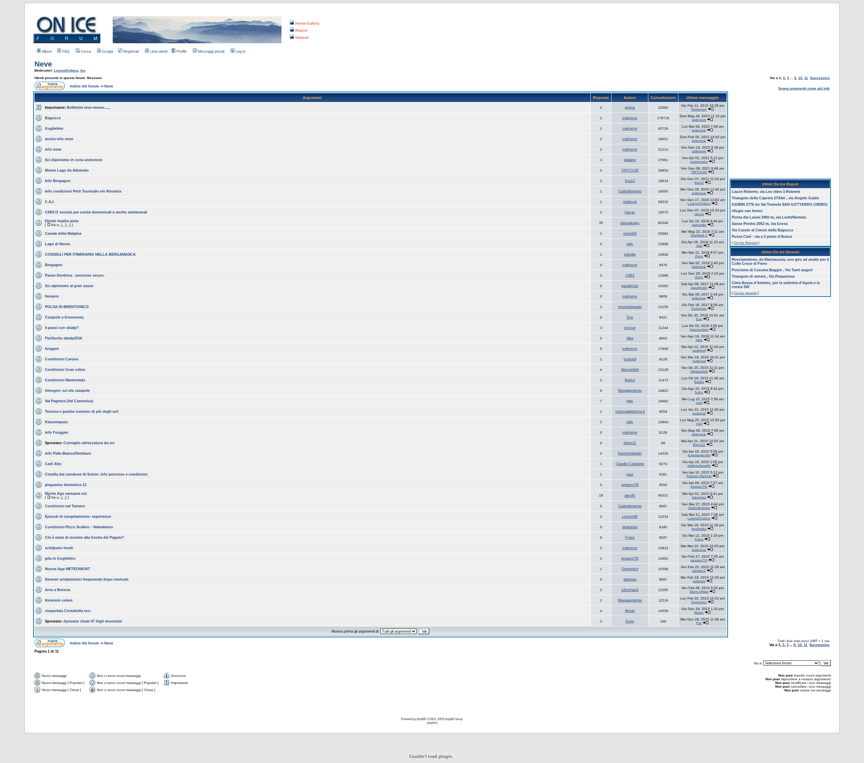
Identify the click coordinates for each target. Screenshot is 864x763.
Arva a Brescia (57, 590)
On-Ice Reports (745, 243)
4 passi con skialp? (62, 328)
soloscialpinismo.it (630, 411)
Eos (630, 317)
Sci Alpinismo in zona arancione (73, 160)
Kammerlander (630, 453)
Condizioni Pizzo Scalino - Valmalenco (79, 527)
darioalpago (629, 223)
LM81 (629, 275)
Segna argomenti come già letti (804, 88)
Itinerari (302, 37)
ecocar (630, 328)
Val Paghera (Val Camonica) (69, 401)
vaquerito (699, 225)
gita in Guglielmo (60, 558)
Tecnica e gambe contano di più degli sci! (82, 411)
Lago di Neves (57, 244)
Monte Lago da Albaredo (67, 170)
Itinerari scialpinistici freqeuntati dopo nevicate (87, 579)
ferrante (52, 296)
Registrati (131, 51)
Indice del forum (84, 86)
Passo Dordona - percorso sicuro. (75, 275)
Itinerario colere (59, 600)
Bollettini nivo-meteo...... (88, 107)
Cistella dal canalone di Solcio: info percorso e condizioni (96, 474)
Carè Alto (53, 464)
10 (800, 78)
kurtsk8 (630, 359)
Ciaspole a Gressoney (64, 317)
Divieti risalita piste (62, 221)
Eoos (630, 621)
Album (47, 51)
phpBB (421, 719)
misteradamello (699, 465)
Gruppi (107, 51)
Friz (699, 623)
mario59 (630, 233)
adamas (630, 579)
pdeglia (630, 254)
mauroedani (699, 329)
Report (301, 30)
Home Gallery (307, 23)
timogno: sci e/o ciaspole (67, 390)
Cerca (86, 51)
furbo (699, 392)
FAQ (66, 51)
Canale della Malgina (63, 233)
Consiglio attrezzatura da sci (88, 443)
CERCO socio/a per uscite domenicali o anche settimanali (96, 212)
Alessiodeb (630, 369)
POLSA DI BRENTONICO (67, 307)
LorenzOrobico (66, 70)
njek (629, 244)
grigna (630, 107)
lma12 (630, 181)
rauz (629, 474)
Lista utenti (158, 51)
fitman (630, 611)
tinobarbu (630, 527)
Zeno (699, 256)
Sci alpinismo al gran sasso (69, 286)
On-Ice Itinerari (745, 293)
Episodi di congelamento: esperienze (78, 516)
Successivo (820, 78)
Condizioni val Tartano (65, 506)
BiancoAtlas (699, 591)
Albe (629, 338)
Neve (43, 64)
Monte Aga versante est (66, 493)
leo (82, 70)
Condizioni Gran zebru (65, 369)
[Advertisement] (780, 134)
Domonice (699, 109)
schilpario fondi (59, 548)
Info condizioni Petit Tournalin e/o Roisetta (83, 191)
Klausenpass (56, 422)
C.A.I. (49, 202)
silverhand (629, 590)
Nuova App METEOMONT (67, 569)
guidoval (630, 202)
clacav (629, 212)
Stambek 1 (699, 235)
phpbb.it (432, 722)
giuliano (630, 160)
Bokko (630, 380)
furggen (52, 349)
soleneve (629, 118)
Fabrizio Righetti (698, 476)
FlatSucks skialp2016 (63, 338)
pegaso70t (630, 485)
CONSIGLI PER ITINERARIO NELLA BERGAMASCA (90, 254)
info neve (53, 149)
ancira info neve (59, 139)
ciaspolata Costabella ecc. (68, 611)
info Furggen (56, 432)
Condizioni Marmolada (65, 380)
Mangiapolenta (630, 390)
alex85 (629, 495)
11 (806, 78)
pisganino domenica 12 (65, 485)
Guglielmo (54, 128)
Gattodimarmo (630, 191)
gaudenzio (629, 286)
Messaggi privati (211, 51)
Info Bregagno (58, 181)
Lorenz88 (630, 516)
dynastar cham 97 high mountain (92, 621)
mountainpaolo (630, 307)
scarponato (699, 161)
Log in (240, 51)
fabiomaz (699, 497)
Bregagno (53, 265)
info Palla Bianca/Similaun (68, 453)
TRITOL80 (630, 170)
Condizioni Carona (61, 359)
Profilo (182, 51)
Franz (630, 537)
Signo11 (629, 443)
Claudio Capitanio (630, 464)
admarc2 (699, 571)
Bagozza (52, 118)
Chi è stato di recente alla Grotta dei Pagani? (84, 537)
